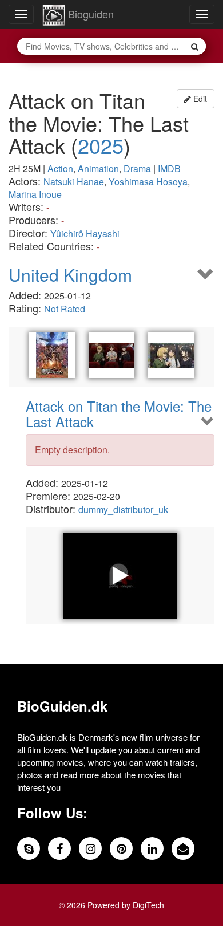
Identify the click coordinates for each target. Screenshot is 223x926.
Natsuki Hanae (73, 181)
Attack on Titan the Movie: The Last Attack (119, 414)
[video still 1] (111, 355)
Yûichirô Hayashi (85, 233)
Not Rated (64, 308)
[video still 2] (171, 355)
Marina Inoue (35, 194)
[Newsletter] (183, 848)
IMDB (169, 168)
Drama (137, 168)
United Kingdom (70, 274)
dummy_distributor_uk (123, 509)
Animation (98, 168)
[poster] (52, 355)
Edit (199, 98)
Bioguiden (89, 13)
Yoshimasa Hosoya (148, 181)
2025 (101, 145)
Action (60, 168)
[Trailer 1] (120, 576)
